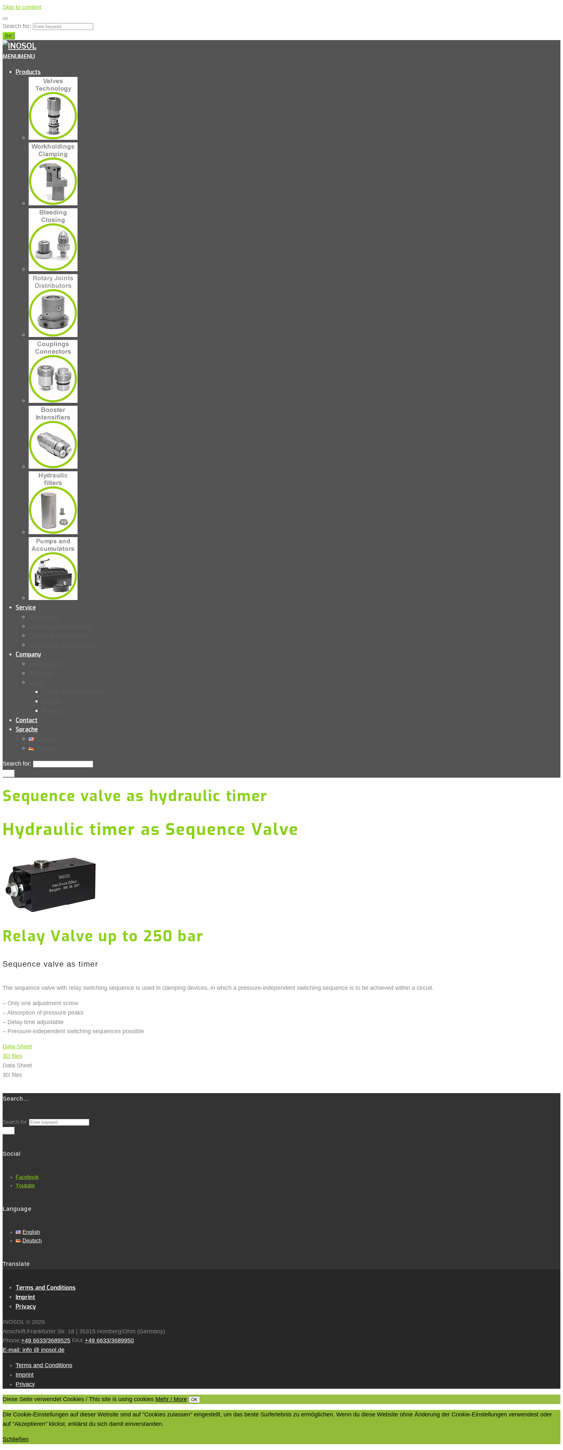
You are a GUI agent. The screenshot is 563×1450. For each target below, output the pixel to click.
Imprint (51, 701)
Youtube (25, 1185)
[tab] (231, 1046)
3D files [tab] (12, 1075)
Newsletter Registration (62, 645)
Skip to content (22, 7)
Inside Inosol (46, 664)
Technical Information (59, 635)
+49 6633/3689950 (109, 1340)
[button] (19, 57)
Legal (36, 682)
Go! (8, 35)
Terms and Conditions (72, 692)
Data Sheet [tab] (17, 1065)
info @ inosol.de (43, 1350)
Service (26, 607)
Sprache (27, 729)
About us (41, 673)
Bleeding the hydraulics (61, 626)
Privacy (52, 711)
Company (28, 654)
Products (28, 72)
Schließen (16, 1439)
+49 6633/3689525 (45, 1340)
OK (194, 1399)
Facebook (27, 1177)
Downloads (44, 617)
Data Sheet (17, 1046)
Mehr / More (171, 1399)
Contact (26, 720)
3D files (12, 1056)
